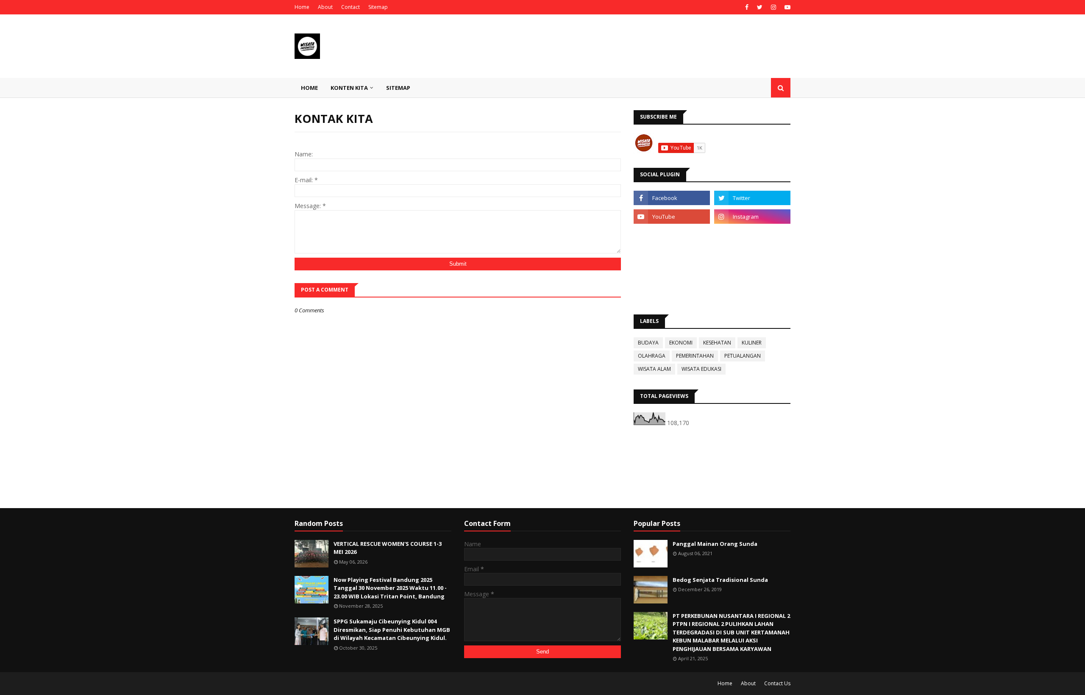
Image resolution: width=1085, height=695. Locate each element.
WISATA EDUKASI (701, 369)
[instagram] (773, 7)
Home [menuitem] (309, 88)
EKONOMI (681, 342)
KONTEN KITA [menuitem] (349, 88)
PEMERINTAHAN (695, 355)
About (325, 7)
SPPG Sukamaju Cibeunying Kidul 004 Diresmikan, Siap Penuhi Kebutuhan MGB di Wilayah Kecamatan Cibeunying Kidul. (392, 629)
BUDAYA (648, 342)
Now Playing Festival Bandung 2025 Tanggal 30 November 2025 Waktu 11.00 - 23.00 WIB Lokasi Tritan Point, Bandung (390, 588)
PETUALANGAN (742, 355)
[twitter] (760, 7)
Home (302, 7)
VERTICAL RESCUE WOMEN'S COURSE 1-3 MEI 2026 (388, 548)
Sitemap (378, 7)
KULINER (752, 342)
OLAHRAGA (651, 355)
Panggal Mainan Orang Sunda (715, 544)
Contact (350, 7)
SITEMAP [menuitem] (398, 88)
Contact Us (777, 683)
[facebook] (747, 7)
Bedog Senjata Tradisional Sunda (720, 580)
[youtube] (786, 7)
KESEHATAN (717, 342)
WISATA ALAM (654, 369)
